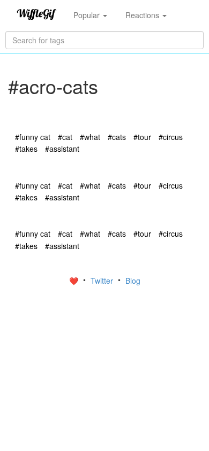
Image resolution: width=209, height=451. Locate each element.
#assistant (62, 148)
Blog (132, 280)
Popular (87, 15)
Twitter (103, 280)
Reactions (143, 15)
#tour (142, 136)
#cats (117, 136)
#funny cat (32, 136)
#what (90, 136)
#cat (65, 136)
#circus (171, 136)
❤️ (74, 280)
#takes (26, 148)
